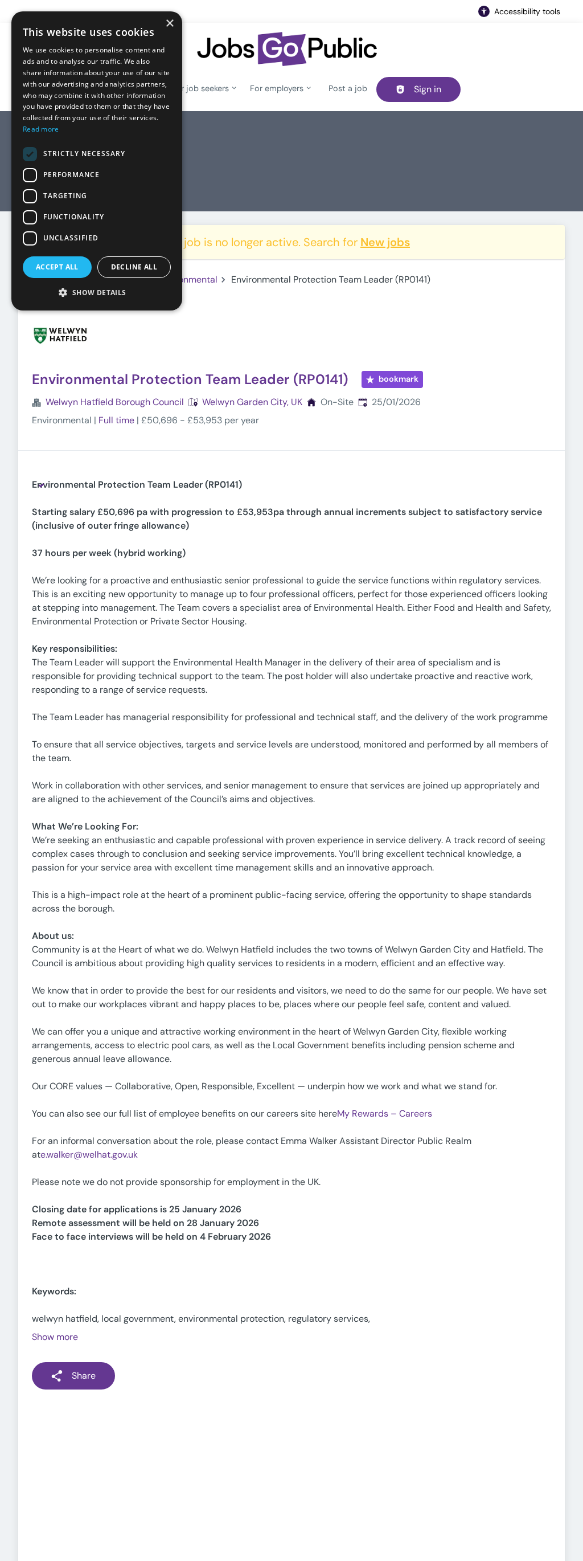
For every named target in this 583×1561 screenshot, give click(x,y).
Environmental (187, 279)
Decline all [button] (134, 267)
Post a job (348, 88)
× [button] (169, 23)
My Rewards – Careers (384, 1113)
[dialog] (96, 160)
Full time (116, 420)
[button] (97, 292)
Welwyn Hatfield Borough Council (115, 402)
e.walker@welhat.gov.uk (89, 1154)
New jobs (385, 242)
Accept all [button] (57, 267)
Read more (41, 129)
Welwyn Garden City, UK (252, 402)
